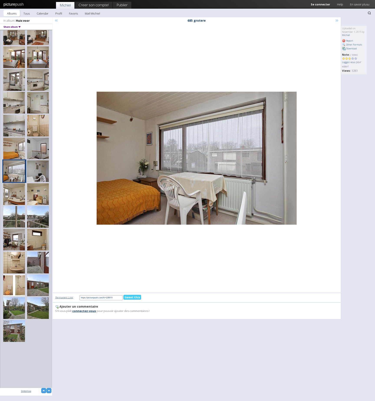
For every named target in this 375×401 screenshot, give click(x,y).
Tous (26, 13)
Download (351, 48)
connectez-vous (84, 311)
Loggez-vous (348, 62)
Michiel (65, 5)
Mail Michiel (92, 13)
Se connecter (320, 4)
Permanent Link (64, 297)
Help (340, 4)
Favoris (73, 13)
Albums (11, 13)
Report (349, 40)
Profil (58, 13)
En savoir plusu (359, 4)
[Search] (369, 13)
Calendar (42, 13)
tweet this (132, 297)
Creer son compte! (94, 4)
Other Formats (353, 44)
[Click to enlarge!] (197, 158)
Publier (122, 4)
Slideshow (26, 391)
